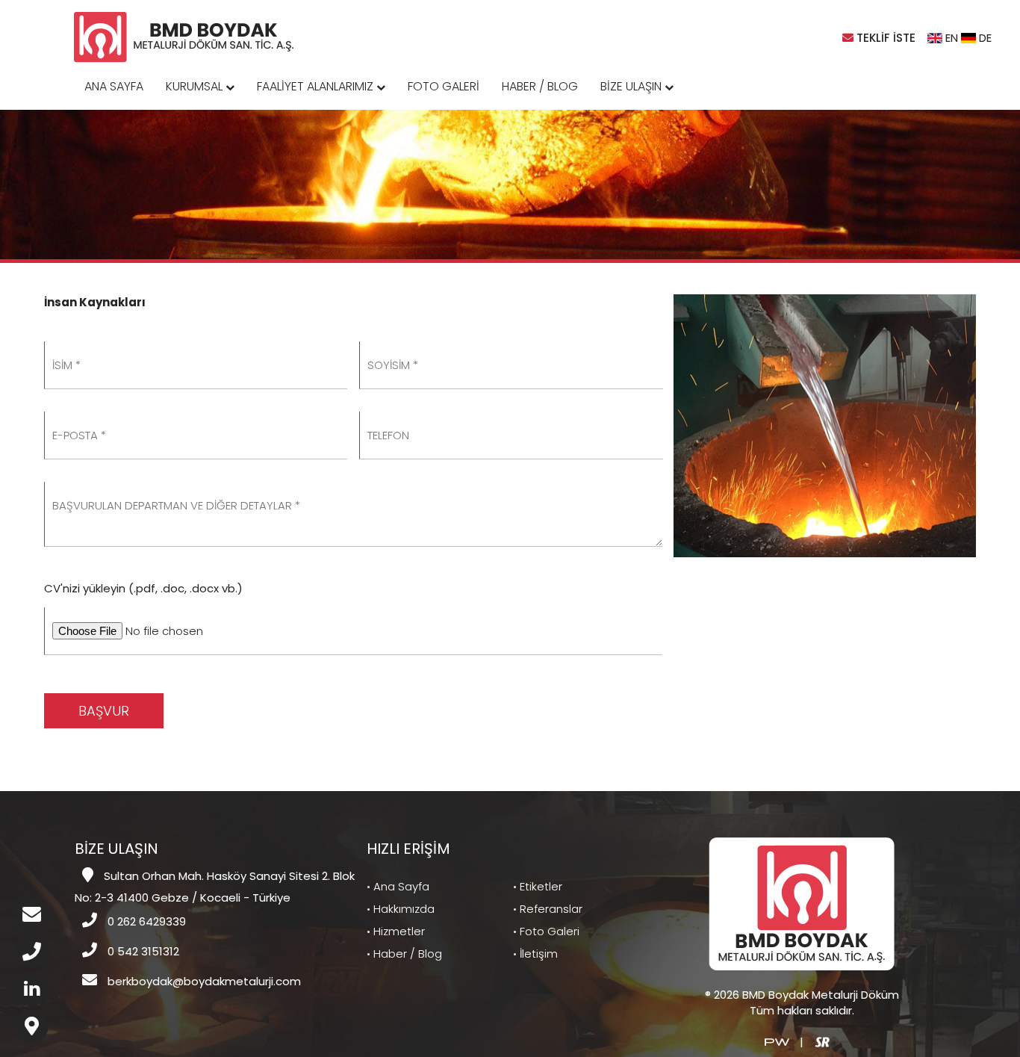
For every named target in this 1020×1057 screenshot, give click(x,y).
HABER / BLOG (540, 86)
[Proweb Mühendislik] (777, 1041)
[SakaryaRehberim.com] (822, 1041)
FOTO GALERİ (443, 86)
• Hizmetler (396, 931)
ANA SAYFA (113, 86)
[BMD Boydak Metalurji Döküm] (185, 36)
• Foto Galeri (546, 931)
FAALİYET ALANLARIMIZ (316, 86)
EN (950, 38)
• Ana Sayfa (398, 886)
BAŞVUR (103, 710)
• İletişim (535, 953)
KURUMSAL (196, 86)
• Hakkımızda (401, 909)
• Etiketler (537, 886)
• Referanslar (547, 909)
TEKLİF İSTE (884, 38)
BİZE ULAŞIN (632, 86)
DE (984, 38)
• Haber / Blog (404, 953)
